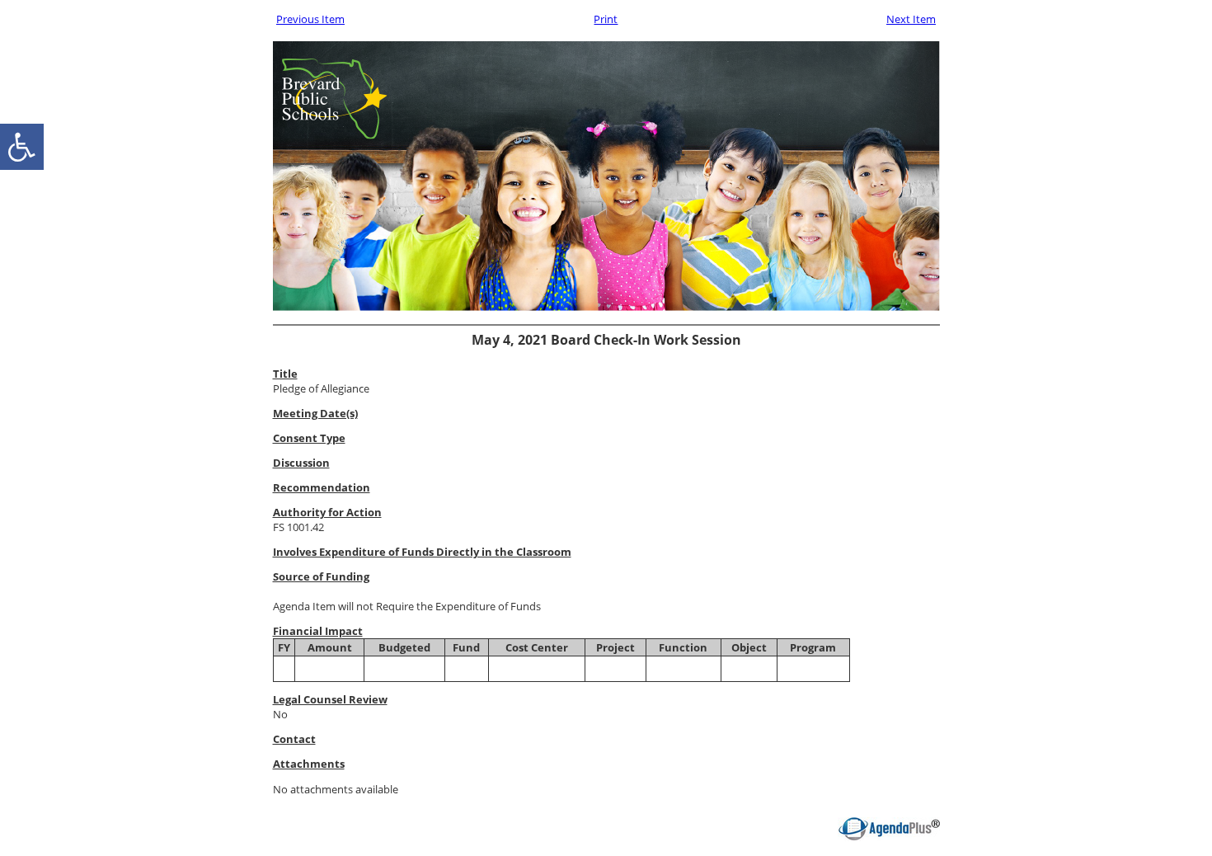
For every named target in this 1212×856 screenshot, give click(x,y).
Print (606, 19)
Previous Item (310, 19)
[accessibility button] (22, 147)
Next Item (911, 19)
